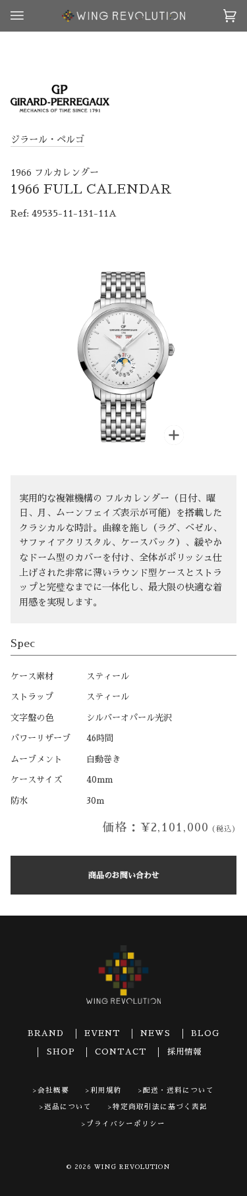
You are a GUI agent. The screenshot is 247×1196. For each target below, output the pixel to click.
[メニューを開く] (30, 16)
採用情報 (184, 1052)
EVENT (102, 1033)
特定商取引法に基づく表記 (160, 1106)
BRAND (46, 1033)
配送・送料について (178, 1090)
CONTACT (121, 1052)
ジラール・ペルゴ (47, 139)
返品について (68, 1106)
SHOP (61, 1052)
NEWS (155, 1033)
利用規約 (106, 1090)
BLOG (205, 1033)
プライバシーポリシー (125, 1124)
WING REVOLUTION (132, 1167)
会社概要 (53, 1090)
